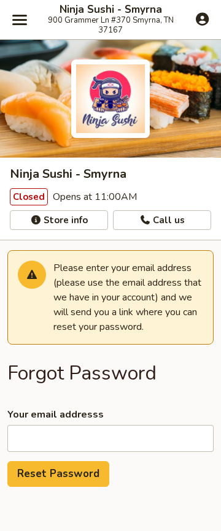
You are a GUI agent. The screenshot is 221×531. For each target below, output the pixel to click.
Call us (167, 220)
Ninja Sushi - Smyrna (111, 10)
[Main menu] (19, 19)
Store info (64, 220)
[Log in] (202, 19)
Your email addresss (55, 414)
